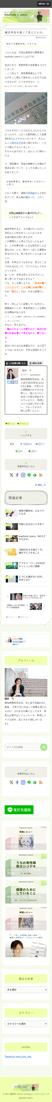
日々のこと (24, 424)
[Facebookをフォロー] (17, 475)
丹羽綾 (31, 193)
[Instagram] (16, 382)
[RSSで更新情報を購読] (40, 475)
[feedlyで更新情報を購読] (34, 475)
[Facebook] (12, 382)
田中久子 (16, 143)
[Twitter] (9, 382)
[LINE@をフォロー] (29, 475)
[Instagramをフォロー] (23, 475)
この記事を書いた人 (17, 363)
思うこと (11, 424)
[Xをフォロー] (11, 475)
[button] (33, 451)
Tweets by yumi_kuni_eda (18, 1056)
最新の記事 (37, 363)
